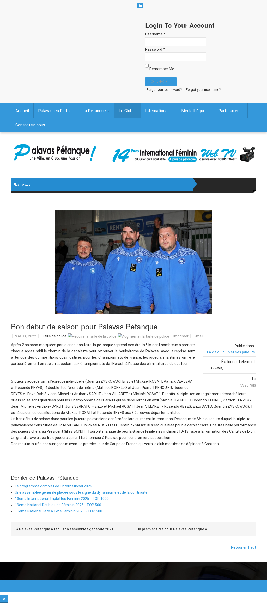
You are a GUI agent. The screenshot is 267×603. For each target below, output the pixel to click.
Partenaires (229, 110)
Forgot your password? (164, 90)
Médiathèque (194, 110)
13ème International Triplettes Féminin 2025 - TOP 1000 (62, 499)
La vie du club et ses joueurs (231, 352)
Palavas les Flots (54, 110)
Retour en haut (243, 547)
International (157, 110)
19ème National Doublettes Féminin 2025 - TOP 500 (58, 505)
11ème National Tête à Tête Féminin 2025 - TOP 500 (58, 511)
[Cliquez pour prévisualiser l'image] (133, 262)
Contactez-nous (30, 125)
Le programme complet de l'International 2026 (53, 486)
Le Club (126, 110)
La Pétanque (94, 110)
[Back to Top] (4, 599)
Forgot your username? (203, 90)
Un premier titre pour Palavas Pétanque (171, 529)
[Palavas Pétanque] (55, 154)
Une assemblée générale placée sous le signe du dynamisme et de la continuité (81, 492)
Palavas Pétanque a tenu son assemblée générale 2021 (65, 529)
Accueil (22, 110)
